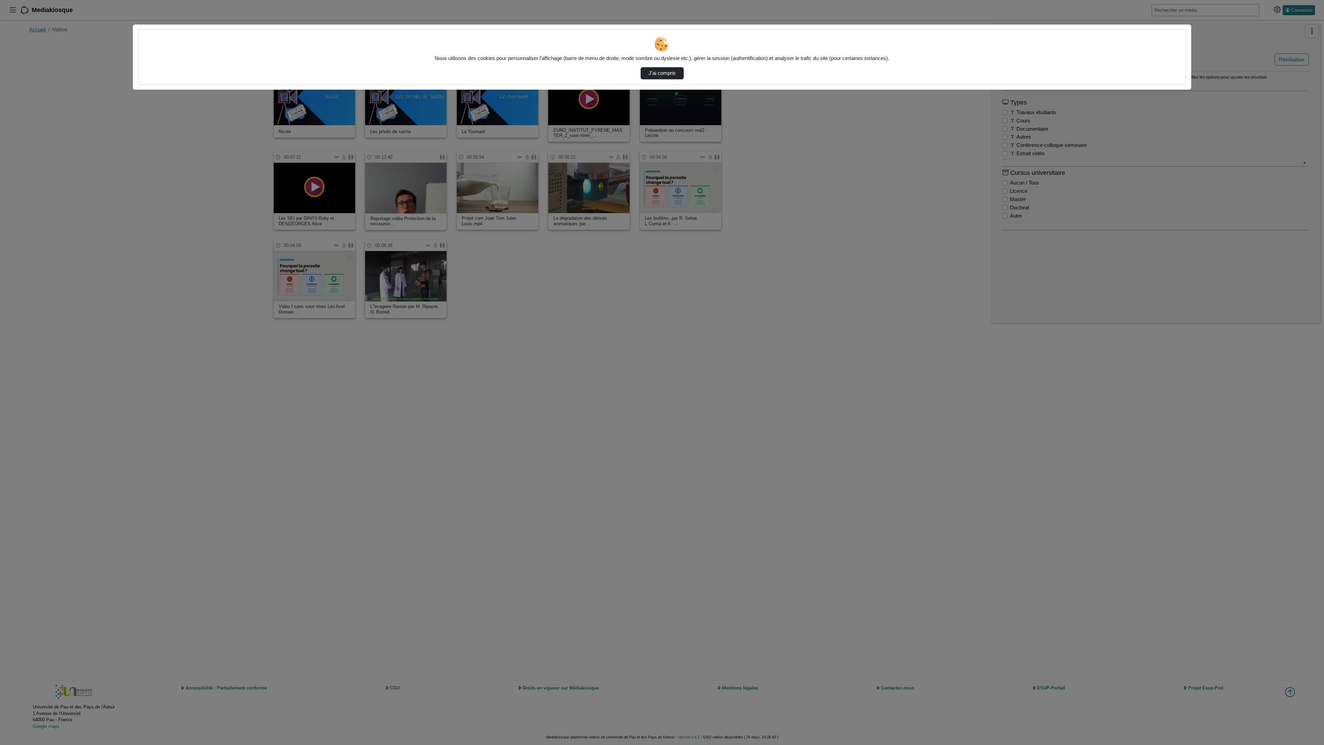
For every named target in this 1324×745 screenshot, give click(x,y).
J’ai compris (662, 73)
